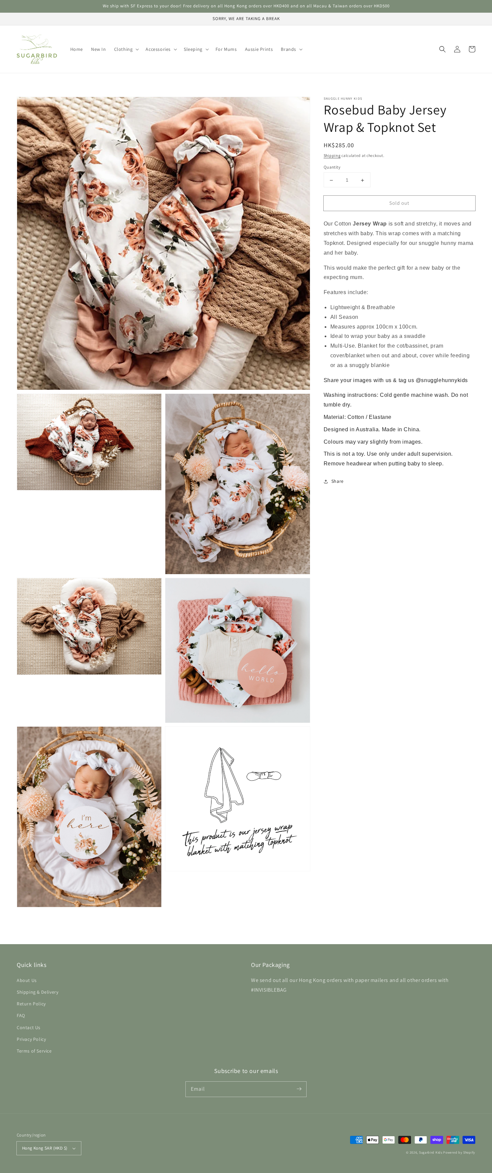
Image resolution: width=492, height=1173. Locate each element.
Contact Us (28, 1027)
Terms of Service (34, 1051)
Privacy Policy (31, 1039)
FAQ (21, 1015)
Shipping (332, 155)
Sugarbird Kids (430, 1152)
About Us (27, 980)
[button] (126, 49)
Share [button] (337, 481)
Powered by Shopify (459, 1152)
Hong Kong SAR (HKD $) (44, 1148)
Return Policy (31, 1004)
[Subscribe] (299, 1089)
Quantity (332, 167)
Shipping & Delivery (37, 992)
